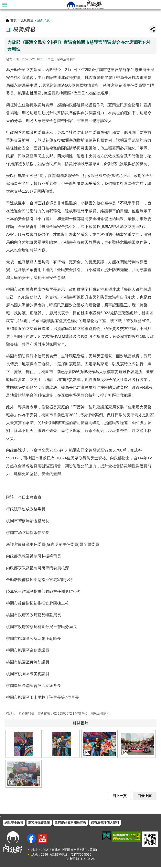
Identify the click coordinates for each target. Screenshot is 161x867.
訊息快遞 (27, 20)
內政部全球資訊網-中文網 (85, 4)
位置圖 (91, 850)
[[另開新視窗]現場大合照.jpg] (137, 744)
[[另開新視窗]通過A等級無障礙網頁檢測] (126, 836)
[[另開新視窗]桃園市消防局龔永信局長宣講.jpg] (99, 744)
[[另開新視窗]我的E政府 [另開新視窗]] (106, 836)
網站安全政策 (14, 822)
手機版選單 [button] (4, 4)
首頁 (13, 20)
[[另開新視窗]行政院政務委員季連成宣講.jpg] (23, 744)
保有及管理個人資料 (105, 822)
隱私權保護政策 (39, 822)
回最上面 (145, 796)
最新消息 (43, 20)
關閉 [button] (152, 29)
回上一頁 (120, 796)
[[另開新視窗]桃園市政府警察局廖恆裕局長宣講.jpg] (61, 744)
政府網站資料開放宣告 (70, 822)
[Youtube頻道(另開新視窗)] (42, 838)
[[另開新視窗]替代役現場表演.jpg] (23, 773)
